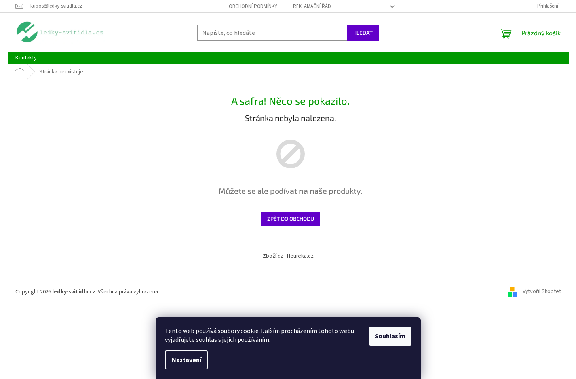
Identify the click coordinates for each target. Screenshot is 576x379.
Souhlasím (390, 336)
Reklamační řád (312, 6)
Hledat (363, 32)
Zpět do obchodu (290, 218)
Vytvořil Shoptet (542, 292)
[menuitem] (26, 58)
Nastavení (186, 360)
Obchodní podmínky (253, 6)
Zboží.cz (273, 256)
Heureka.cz (300, 256)
